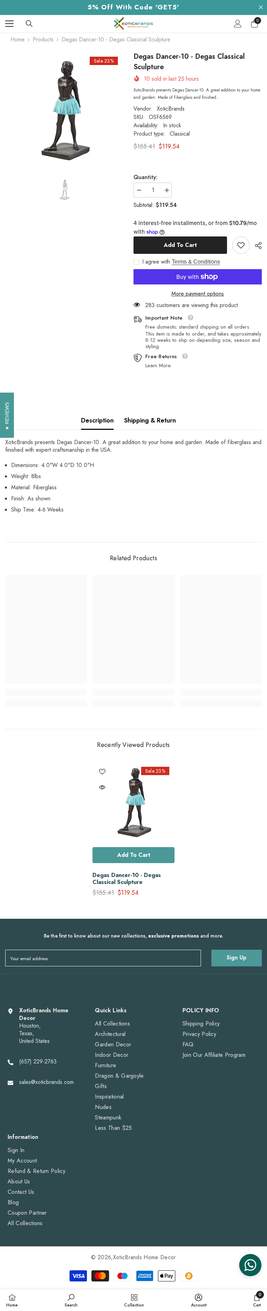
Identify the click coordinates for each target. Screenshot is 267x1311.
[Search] (29, 23)
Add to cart (179, 245)
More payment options (197, 294)
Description (97, 420)
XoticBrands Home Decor (144, 1257)
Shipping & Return (150, 420)
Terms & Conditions (196, 262)
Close (261, 7)
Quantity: (145, 177)
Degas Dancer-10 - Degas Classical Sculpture (126, 879)
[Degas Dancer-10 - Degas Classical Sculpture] (133, 803)
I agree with (156, 261)
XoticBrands (171, 109)
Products (43, 39)
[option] (64, 110)
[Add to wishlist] (102, 771)
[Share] (256, 245)
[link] (241, 245)
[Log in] (238, 23)
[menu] (9, 23)
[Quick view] (102, 787)
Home (17, 39)
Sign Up (236, 958)
